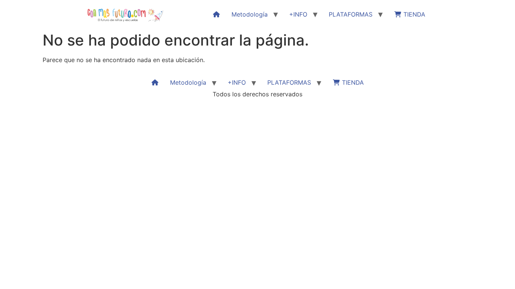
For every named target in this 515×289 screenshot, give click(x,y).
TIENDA (413, 14)
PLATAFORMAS (350, 14)
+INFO (298, 14)
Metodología (249, 14)
